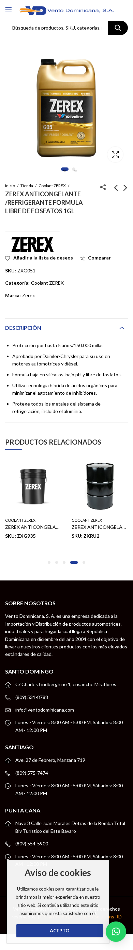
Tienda (26, 185)
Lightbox (115, 154)
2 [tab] (73, 169)
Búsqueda (118, 28)
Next (117, 104)
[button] (49, 562)
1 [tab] (65, 169)
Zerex (28, 295)
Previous (15, 104)
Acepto (60, 930)
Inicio (10, 185)
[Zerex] (32, 243)
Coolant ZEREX (52, 185)
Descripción (23, 327)
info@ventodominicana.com (44, 710)
